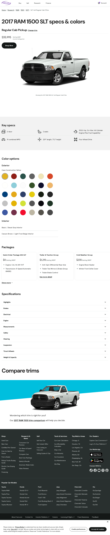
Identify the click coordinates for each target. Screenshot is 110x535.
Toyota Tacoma (6, 498)
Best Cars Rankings (25, 458)
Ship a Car (57, 450)
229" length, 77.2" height (52, 139)
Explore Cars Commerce (98, 440)
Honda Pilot (23, 501)
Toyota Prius (5, 494)
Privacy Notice (19, 527)
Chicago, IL (75, 440)
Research (37, 3)
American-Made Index (26, 465)
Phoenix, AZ (76, 451)
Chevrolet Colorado (81, 507)
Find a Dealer (6, 457)
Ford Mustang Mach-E (45, 501)
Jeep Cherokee (61, 505)
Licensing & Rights (67, 517)
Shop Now (9, 45)
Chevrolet (78, 487)
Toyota (4, 487)
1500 (22, 10)
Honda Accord (24, 498)
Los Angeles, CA (77, 448)
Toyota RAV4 (6, 490)
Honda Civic (24, 494)
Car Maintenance (60, 460)
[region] (55, 527)
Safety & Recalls (24, 461)
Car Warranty (58, 453)
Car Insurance (59, 457)
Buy (20, 3)
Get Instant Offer (42, 444)
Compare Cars (24, 454)
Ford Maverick (42, 490)
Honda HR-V (24, 505)
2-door (9, 132)
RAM (17, 10)
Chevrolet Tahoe (80, 503)
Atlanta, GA (75, 455)
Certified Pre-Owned (8, 448)
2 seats (45, 132)
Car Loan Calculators (61, 440)
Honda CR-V (24, 490)
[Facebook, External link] (95, 470)
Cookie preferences (79, 529)
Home (4, 10)
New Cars (5, 444)
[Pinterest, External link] (106, 470)
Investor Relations (42, 517)
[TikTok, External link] (91, 470)
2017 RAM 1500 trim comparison (29, 420)
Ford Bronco (42, 494)
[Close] (107, 521)
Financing (5, 472)
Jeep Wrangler (61, 490)
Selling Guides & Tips (43, 453)
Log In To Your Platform (97, 444)
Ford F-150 (41, 498)
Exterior (5, 165)
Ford (39, 487)
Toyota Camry (6, 501)
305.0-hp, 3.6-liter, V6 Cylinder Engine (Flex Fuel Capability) (91, 131)
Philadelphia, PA (77, 458)
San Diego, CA (76, 465)
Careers (55, 517)
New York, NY (76, 462)
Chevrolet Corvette (81, 490)
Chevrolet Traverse (81, 500)
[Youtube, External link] (99, 470)
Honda (22, 487)
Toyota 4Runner (7, 505)
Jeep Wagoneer (61, 498)
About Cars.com (17, 517)
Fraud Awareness (83, 517)
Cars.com (14, 529)
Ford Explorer (42, 505)
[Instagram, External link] (103, 470)
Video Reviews (24, 468)
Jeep (58, 487)
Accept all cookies (97, 529)
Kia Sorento (96, 494)
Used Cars (5, 440)
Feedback (95, 517)
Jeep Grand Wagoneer (63, 501)
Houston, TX (76, 444)
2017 (27, 10)
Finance (48, 3)
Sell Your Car (41, 440)
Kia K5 (95, 501)
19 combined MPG (13, 139)
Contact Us (29, 517)
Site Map (57, 464)
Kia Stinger (96, 498)
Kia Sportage (97, 490)
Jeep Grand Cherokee (63, 494)
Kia (94, 487)
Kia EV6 (95, 505)
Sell (28, 3)
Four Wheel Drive (85, 139)
